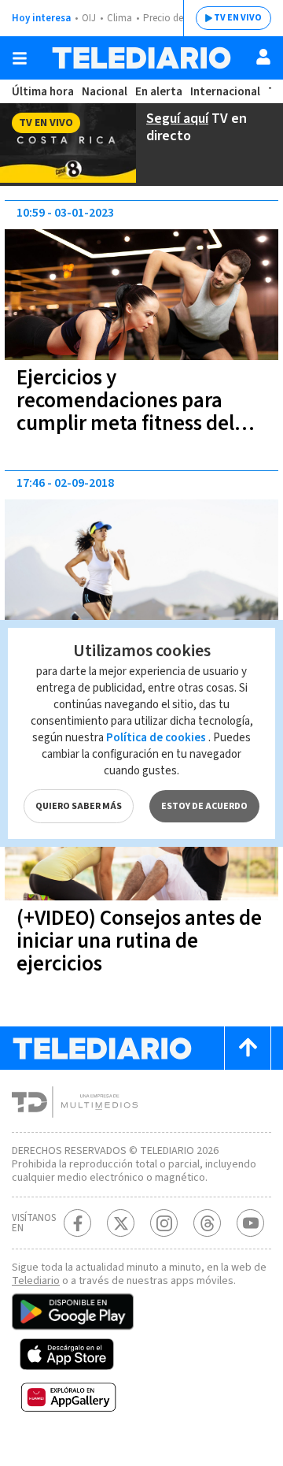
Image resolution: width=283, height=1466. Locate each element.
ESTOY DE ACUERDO (204, 806)
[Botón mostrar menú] (20, 58)
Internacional (225, 92)
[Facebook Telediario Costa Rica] (77, 1223)
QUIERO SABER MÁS (78, 806)
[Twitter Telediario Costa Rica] (120, 1223)
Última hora (43, 92)
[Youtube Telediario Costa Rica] (250, 1223)
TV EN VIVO (238, 17)
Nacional (104, 92)
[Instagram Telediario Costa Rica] (164, 1223)
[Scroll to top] (247, 1048)
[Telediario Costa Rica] (141, 58)
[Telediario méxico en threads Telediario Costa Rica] (207, 1223)
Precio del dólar (177, 18)
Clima (119, 18)
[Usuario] (263, 57)
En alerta (158, 92)
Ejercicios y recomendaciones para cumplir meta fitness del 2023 (125, 412)
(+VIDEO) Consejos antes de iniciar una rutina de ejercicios (139, 941)
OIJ (89, 18)
